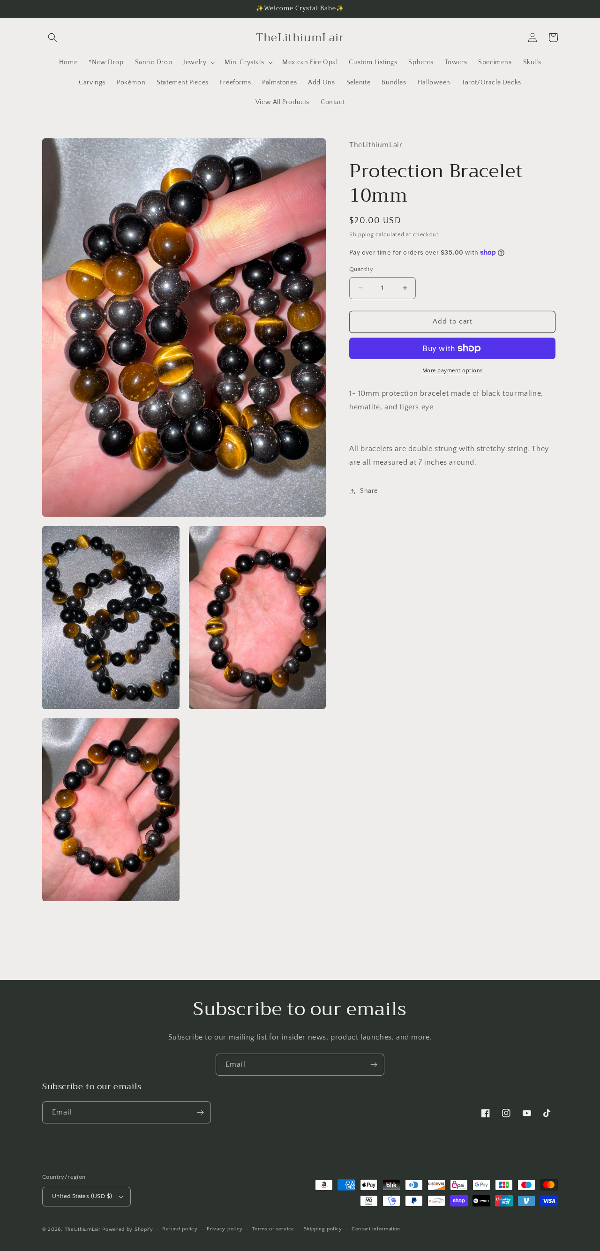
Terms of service (273, 1229)
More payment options (452, 371)
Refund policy (179, 1229)
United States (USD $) (82, 1196)
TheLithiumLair (83, 1229)
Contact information (376, 1229)
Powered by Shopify (127, 1229)
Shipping (361, 235)
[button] (52, 37)
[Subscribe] (373, 1065)
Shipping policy (323, 1229)
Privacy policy (225, 1229)
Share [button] (369, 491)
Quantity (361, 269)
